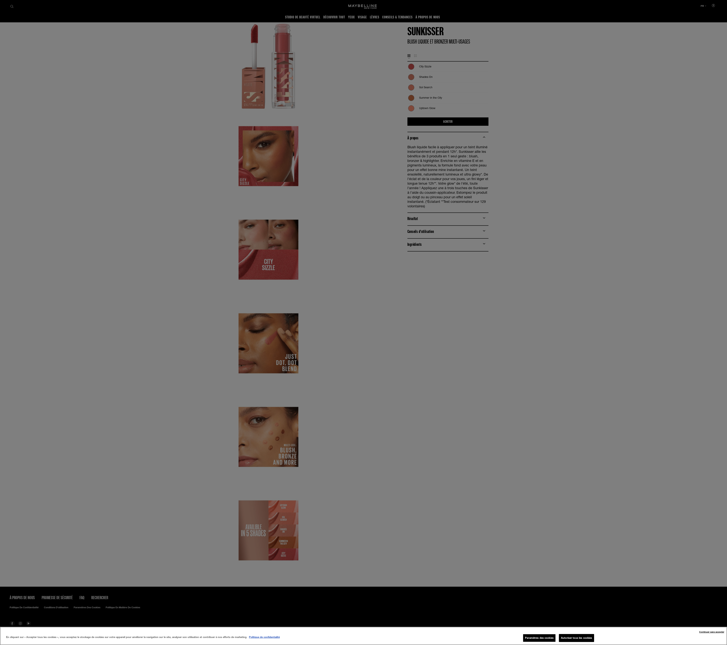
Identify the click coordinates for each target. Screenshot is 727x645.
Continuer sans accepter (711, 632)
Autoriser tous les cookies (576, 637)
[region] (363, 636)
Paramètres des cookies (539, 637)
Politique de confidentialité (264, 637)
